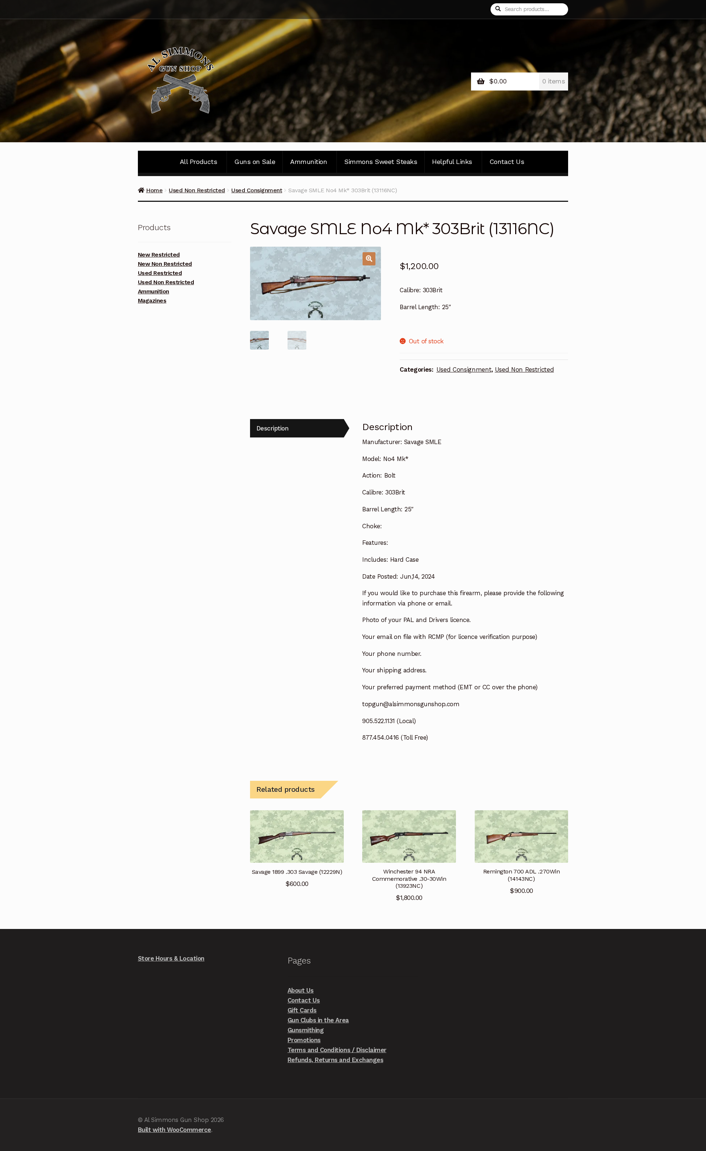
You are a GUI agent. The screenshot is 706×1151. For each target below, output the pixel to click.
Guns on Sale (254, 161)
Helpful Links (452, 161)
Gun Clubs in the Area (318, 1020)
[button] (369, 258)
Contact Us (506, 161)
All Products (198, 161)
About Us (301, 990)
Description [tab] (272, 428)
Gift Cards (302, 1010)
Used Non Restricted (197, 190)
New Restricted (159, 254)
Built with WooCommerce (174, 1129)
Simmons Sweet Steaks (380, 161)
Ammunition (308, 161)
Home (154, 190)
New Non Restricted (165, 264)
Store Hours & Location (171, 958)
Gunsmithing (306, 1030)
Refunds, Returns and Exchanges (335, 1060)
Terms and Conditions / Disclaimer (337, 1050)
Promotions (304, 1040)
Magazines (152, 300)
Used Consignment (256, 190)
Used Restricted (160, 273)
